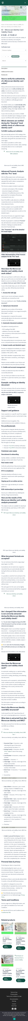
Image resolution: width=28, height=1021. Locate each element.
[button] (24, 8)
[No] (26, 1016)
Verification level (5, 47)
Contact (14, 1004)
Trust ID (11, 445)
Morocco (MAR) (17, 24)
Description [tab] (4, 68)
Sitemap (14, 1001)
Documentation (14, 999)
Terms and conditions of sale (14, 996)
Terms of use (14, 992)
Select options (6, 946)
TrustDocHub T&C (6, 912)
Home (2, 24)
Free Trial (14, 1006)
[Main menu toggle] (25, 2)
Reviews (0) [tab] (4, 75)
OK (14, 1018)
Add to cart (15, 56)
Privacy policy (14, 994)
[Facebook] (15, 1009)
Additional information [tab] (7, 71)
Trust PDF (11, 448)
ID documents (9, 24)
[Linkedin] (13, 1009)
